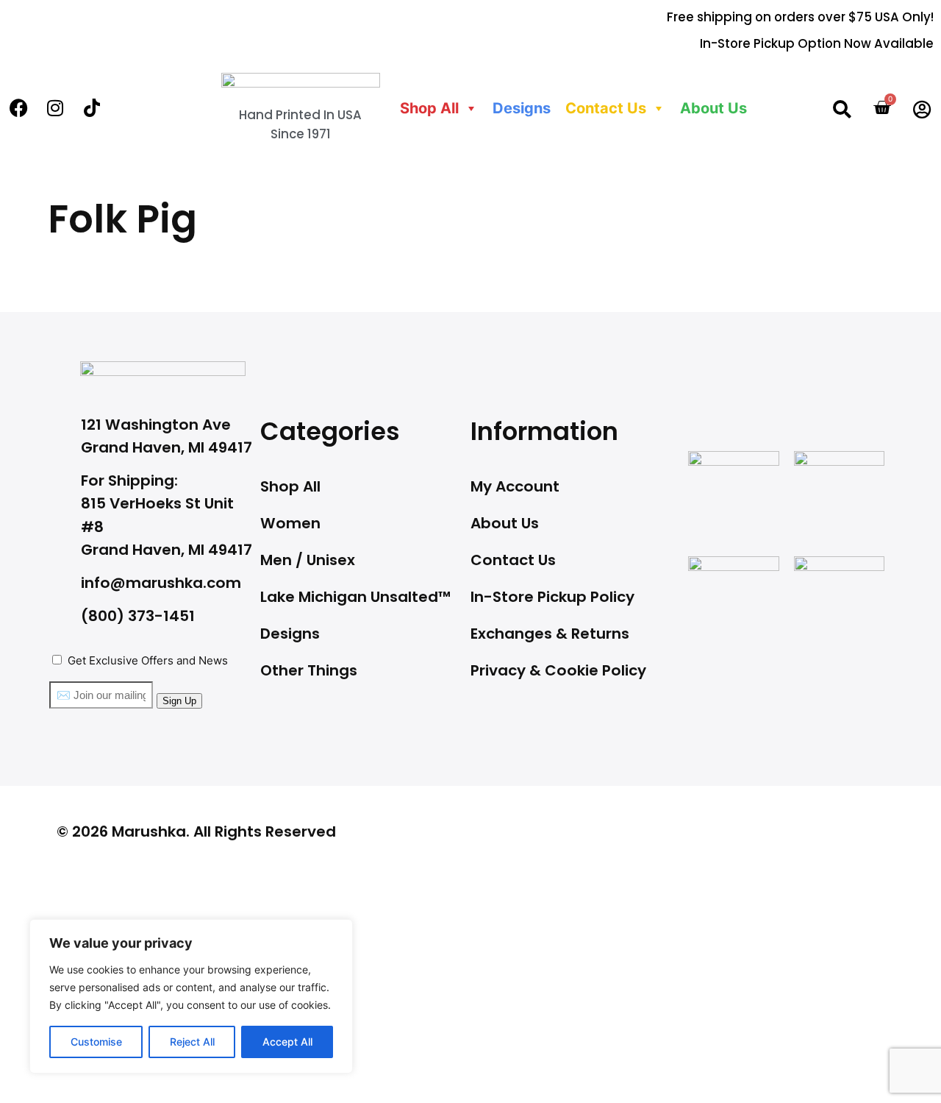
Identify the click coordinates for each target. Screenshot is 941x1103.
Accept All (287, 1041)
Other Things (308, 670)
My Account (514, 486)
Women (290, 523)
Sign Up (179, 700)
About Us (713, 108)
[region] (191, 996)
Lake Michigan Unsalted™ (355, 596)
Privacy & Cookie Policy (558, 670)
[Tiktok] (92, 108)
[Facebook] (18, 108)
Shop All (429, 108)
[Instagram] (55, 108)
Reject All (192, 1041)
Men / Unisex (307, 560)
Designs (522, 108)
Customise (96, 1041)
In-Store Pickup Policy (552, 596)
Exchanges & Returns (549, 633)
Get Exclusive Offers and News (148, 660)
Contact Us (513, 560)
